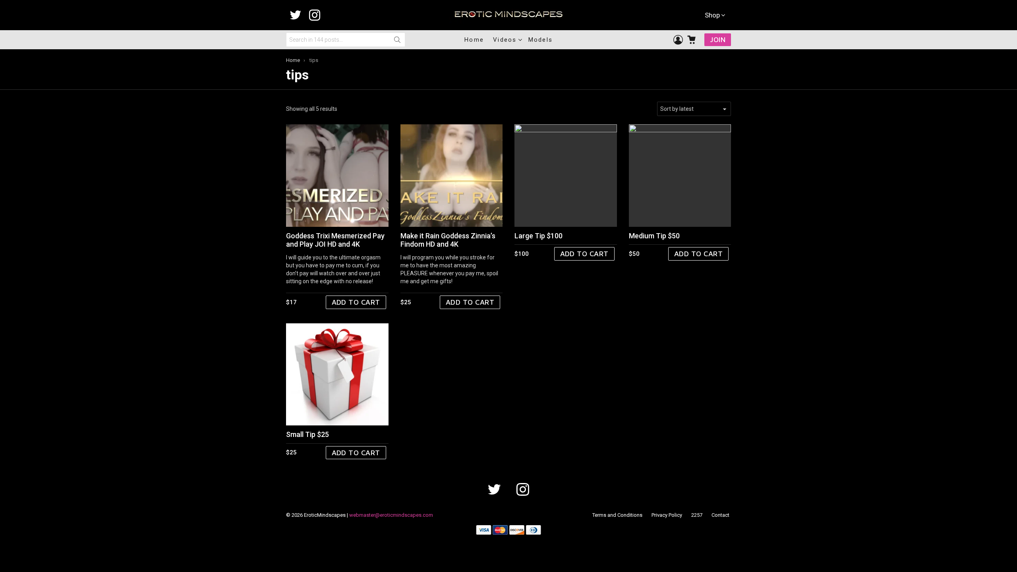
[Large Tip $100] (565, 175)
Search (397, 40)
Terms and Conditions (617, 515)
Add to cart (356, 302)
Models (540, 39)
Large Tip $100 (538, 236)
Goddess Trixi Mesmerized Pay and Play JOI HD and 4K (335, 240)
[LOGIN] (678, 40)
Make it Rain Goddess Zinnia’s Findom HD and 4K (447, 240)
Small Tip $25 (307, 434)
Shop (712, 15)
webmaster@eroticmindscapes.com (391, 515)
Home (474, 39)
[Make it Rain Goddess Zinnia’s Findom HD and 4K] (451, 175)
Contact (720, 515)
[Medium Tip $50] (680, 175)
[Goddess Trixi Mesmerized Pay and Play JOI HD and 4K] (337, 175)
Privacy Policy (667, 515)
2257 (696, 515)
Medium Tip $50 (654, 236)
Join (717, 39)
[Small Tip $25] (337, 374)
